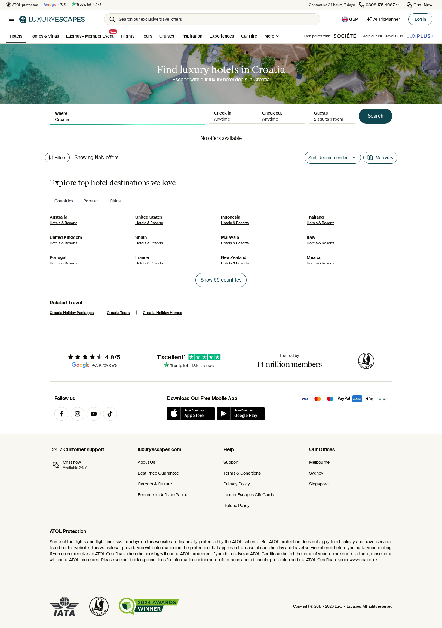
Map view (384, 157)
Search (375, 116)
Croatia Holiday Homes (162, 312)
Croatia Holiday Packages (72, 312)
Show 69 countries (221, 280)
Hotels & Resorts (63, 222)
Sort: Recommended (328, 157)
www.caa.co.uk (364, 559)
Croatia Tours (118, 312)
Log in (420, 19)
